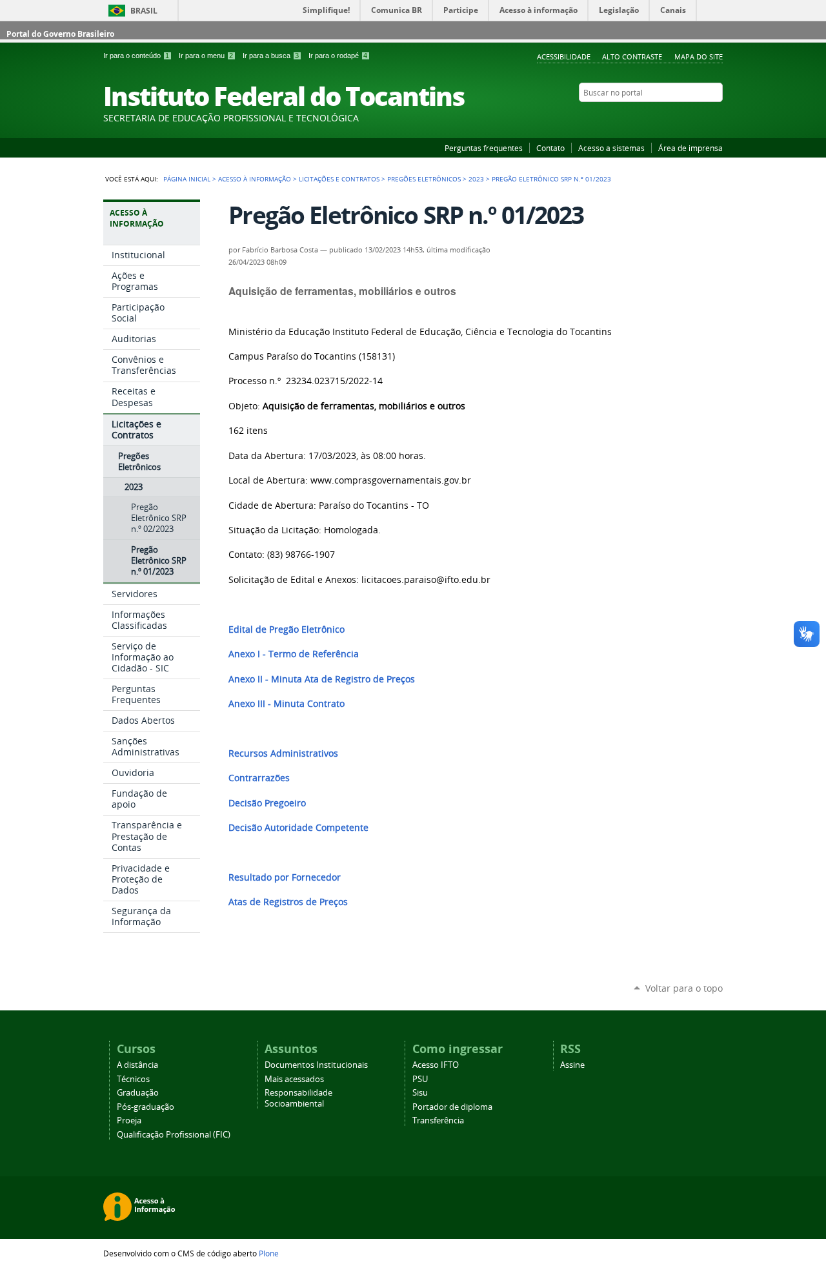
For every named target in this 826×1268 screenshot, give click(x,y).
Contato (550, 148)
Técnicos (133, 1079)
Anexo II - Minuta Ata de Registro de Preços (321, 679)
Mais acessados (294, 1079)
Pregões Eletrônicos (424, 178)
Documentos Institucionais (316, 1064)
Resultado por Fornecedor (284, 877)
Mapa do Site (698, 56)
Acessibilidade (563, 56)
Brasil (143, 10)
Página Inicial (186, 178)
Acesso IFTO (435, 1064)
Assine (572, 1064)
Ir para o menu (206, 55)
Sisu (420, 1092)
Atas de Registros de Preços (288, 902)
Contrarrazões (259, 778)
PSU (420, 1079)
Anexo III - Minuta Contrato (286, 704)
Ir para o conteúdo (136, 55)
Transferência (438, 1120)
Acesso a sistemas (611, 148)
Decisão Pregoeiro (267, 803)
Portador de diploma (452, 1106)
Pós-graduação (145, 1106)
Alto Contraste (632, 56)
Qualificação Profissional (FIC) (173, 1134)
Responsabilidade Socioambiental (298, 1098)
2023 (476, 178)
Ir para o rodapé (337, 55)
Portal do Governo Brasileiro (60, 33)
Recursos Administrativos (283, 753)
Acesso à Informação (254, 178)
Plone (269, 1253)
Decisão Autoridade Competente (298, 827)
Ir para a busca (271, 55)
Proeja (129, 1120)
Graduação (138, 1092)
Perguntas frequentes (484, 148)
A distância (137, 1064)
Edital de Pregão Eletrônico (286, 629)
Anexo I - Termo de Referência (293, 654)
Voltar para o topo (684, 988)
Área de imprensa (690, 148)
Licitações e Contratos (339, 178)
